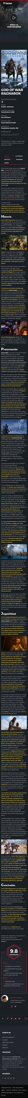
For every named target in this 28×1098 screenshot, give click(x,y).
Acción (3, 107)
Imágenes (19, 159)
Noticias (7, 159)
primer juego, (13, 290)
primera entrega (17, 438)
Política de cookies (7, 1042)
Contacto (5, 1040)
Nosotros (4, 1045)
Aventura (10, 107)
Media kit (5, 1047)
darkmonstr (16, 997)
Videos (6, 163)
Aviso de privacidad (8, 1037)
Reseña (6, 156)
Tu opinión (19, 156)
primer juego (8, 224)
